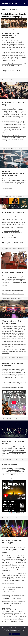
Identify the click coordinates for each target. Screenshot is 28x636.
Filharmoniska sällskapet (10, 235)
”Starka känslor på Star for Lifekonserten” (13, 322)
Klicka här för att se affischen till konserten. (13, 294)
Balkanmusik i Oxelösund (13, 272)
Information (4, 249)
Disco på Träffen (9, 464)
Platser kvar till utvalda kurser (13, 442)
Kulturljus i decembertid (13, 212)
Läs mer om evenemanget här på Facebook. (12, 387)
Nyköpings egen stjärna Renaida (11, 230)
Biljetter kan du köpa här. (8, 478)
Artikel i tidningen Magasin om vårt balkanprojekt (10, 35)
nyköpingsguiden (8, 603)
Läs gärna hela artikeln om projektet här (12, 63)
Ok (9, 634)
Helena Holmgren (6, 598)
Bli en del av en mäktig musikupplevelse (12, 541)
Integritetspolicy (16, 634)
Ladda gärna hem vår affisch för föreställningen (14, 135)
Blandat (20, 79)
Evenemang (21, 148)
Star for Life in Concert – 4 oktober (13, 364)
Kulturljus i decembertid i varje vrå (13, 103)
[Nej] (26, 631)
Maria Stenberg (17, 598)
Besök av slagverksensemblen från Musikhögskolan (13, 173)
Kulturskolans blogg (9, 3)
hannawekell (14, 79)
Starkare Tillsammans (13, 469)
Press (3, 358)
